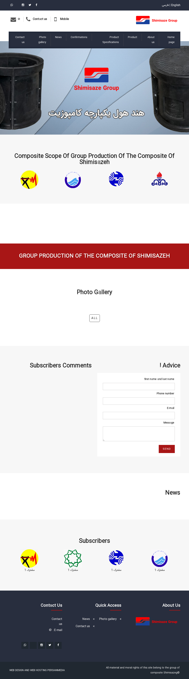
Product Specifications (110, 39)
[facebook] (36, 5)
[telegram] (17, 5)
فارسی (165, 5)
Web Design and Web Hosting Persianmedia (37, 670)
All (94, 318)
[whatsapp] (12, 5)
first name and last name (159, 379)
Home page (171, 39)
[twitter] (29, 5)
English (175, 5)
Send (167, 449)
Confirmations (79, 37)
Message (169, 423)
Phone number (165, 394)
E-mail (170, 408)
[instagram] (22, 5)
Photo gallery (42, 39)
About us (150, 39)
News (58, 37)
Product (132, 37)
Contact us (20, 39)
